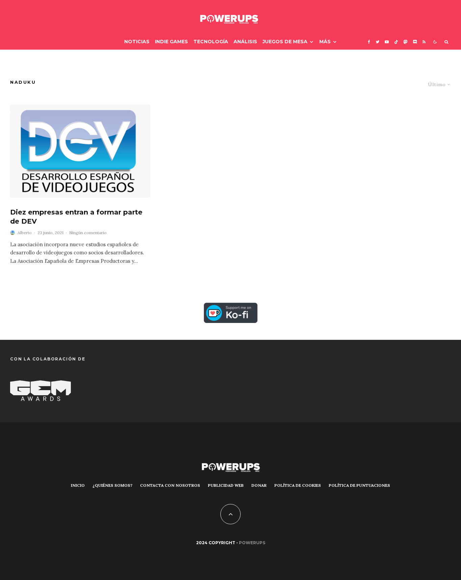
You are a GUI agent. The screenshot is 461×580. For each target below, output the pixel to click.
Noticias (137, 42)
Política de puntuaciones (359, 485)
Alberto (25, 232)
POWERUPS (252, 542)
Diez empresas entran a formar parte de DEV (76, 216)
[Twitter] (377, 42)
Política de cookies (297, 485)
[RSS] (424, 42)
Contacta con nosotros (170, 485)
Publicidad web (226, 485)
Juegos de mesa (285, 42)
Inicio (78, 485)
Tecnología (210, 42)
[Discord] (415, 42)
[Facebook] (369, 42)
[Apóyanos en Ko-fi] (230, 308)
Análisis (245, 42)
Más (325, 42)
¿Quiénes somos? (112, 485)
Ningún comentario (88, 232)
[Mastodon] (405, 42)
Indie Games (171, 42)
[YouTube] (386, 42)
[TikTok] (396, 42)
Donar (259, 485)
